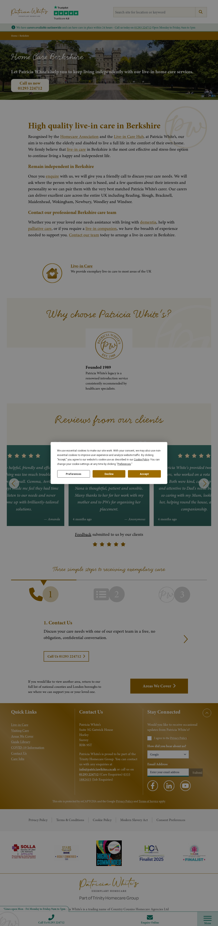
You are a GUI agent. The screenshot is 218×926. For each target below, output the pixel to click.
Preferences (73, 473)
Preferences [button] (124, 464)
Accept (144, 473)
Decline (109, 473)
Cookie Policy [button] (141, 459)
